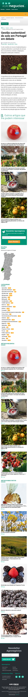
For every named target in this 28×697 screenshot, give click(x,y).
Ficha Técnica (15, 670)
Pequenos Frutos (6, 329)
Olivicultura (4, 325)
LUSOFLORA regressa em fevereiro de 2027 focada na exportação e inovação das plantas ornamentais (13, 169)
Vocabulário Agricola (6, 676)
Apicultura (4, 297)
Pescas (3, 331)
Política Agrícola (6, 332)
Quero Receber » (14, 241)
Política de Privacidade (6, 670)
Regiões (3, 17)
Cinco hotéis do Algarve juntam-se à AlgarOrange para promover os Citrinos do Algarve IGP (12, 221)
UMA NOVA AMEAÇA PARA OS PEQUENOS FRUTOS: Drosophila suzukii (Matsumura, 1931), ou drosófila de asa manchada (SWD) (13, 506)
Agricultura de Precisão (7, 291)
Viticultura (4, 340)
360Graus (17, 694)
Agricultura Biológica (7, 289)
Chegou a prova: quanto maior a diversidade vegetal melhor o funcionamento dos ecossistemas (12, 559)
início (3, 27)
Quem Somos (14, 9)
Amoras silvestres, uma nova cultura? (11, 610)
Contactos (8, 9)
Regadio (4, 334)
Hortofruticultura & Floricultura (9, 316)
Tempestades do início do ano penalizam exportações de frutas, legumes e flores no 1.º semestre (13, 474)
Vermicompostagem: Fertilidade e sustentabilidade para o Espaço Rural (11, 636)
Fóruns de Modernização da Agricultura (11, 312)
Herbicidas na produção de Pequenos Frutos (13, 585)
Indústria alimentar (6, 319)
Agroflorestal (11, 44)
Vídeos (3, 338)
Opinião (3, 327)
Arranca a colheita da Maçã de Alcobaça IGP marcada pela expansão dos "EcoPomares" (13, 144)
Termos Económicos (19, 17)
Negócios (4, 323)
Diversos (4, 304)
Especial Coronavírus (7, 306)
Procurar (5, 23)
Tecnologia (4, 336)
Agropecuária (5, 295)
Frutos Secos (5, 314)
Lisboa (11, 27)
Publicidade (15, 668)
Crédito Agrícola (6, 302)
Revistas (3, 9)
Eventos (4, 308)
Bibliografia (3, 19)
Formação (4, 310)
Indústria (4, 317)
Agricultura (4, 44)
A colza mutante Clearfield (8, 532)
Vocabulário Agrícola (10, 17)
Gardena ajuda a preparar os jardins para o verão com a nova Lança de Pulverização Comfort (12, 195)
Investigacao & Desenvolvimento (10, 321)
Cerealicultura (5, 301)
